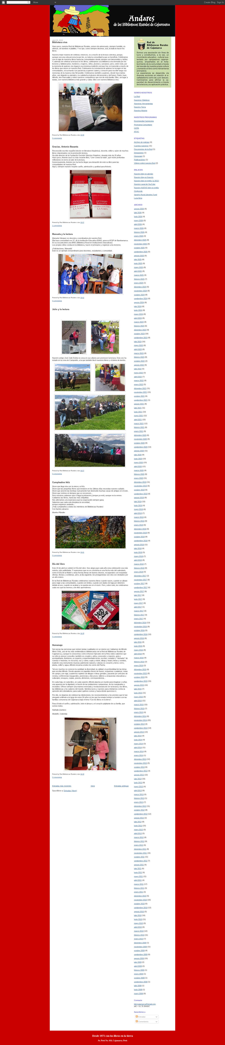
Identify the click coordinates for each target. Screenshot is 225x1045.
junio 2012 (138, 826)
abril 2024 (138, 318)
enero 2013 (138, 802)
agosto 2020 (139, 451)
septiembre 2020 (140, 447)
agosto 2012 (139, 818)
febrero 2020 (139, 474)
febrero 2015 (139, 709)
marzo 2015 (139, 705)
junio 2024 (138, 310)
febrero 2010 (139, 935)
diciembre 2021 (140, 388)
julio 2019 (137, 502)
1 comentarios (57, 225)
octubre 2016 (139, 630)
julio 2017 (137, 595)
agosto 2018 (139, 545)
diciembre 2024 (140, 287)
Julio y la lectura (60, 309)
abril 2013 (138, 791)
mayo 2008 (138, 994)
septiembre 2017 (140, 587)
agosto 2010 (139, 912)
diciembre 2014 (140, 716)
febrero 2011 (139, 888)
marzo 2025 (139, 275)
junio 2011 (138, 872)
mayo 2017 (138, 603)
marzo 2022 (139, 380)
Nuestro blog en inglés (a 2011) (146, 181)
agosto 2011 (139, 865)
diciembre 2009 (140, 943)
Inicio (93, 786)
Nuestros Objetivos (142, 100)
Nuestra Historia (140, 110)
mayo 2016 (138, 650)
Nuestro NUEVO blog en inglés (146, 188)
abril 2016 (138, 654)
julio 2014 (137, 736)
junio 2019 (138, 506)
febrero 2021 (139, 427)
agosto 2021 (139, 404)
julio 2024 (137, 306)
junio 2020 (138, 459)
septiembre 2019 (140, 494)
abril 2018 (138, 560)
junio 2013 (138, 783)
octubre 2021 (139, 396)
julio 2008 (137, 986)
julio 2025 (137, 259)
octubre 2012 (139, 810)
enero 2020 (138, 478)
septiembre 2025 (140, 252)
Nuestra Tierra (140, 107)
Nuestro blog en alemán (143, 174)
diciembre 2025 (140, 240)
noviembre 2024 (140, 291)
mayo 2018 (138, 556)
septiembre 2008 (140, 982)
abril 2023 (138, 349)
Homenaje (57, 645)
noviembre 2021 (140, 392)
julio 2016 (137, 642)
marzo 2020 (139, 470)
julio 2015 (137, 689)
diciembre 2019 (140, 482)
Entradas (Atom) (70, 791)
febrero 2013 (139, 798)
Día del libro (58, 564)
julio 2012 (137, 822)
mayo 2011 (138, 876)
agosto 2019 (139, 498)
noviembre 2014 (140, 720)
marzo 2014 (139, 751)
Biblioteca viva (59, 42)
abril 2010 (138, 927)
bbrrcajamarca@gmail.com (145, 1004)
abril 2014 (138, 747)
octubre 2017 (139, 584)
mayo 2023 (138, 345)
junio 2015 (138, 693)
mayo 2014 (138, 744)
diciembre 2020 (140, 435)
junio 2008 (138, 990)
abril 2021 (138, 420)
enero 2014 (138, 755)
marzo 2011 (138, 884)
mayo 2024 (138, 314)
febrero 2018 (139, 568)
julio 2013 (137, 779)
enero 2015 (138, 712)
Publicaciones (139, 160)
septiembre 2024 (140, 299)
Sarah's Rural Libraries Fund (145, 195)
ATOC (136, 132)
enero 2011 (138, 892)
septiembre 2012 (140, 814)
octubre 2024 (139, 295)
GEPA (136, 128)
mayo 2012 (138, 830)
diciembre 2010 (140, 896)
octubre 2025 (139, 248)
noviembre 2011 (140, 853)
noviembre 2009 (140, 947)
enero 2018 (138, 572)
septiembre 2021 (140, 400)
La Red (137, 96)
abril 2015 (138, 701)
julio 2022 (137, 369)
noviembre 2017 (140, 580)
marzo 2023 (139, 353)
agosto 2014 (139, 732)
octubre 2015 (139, 677)
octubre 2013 (139, 767)
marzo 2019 (139, 517)
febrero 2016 (139, 662)
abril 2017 (138, 607)
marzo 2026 (139, 228)
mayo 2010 (138, 923)
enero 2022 (138, 384)
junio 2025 (138, 263)
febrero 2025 (139, 279)
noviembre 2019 (140, 486)
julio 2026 (137, 213)
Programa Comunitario (143, 125)
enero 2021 (138, 431)
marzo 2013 (139, 794)
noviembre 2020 (140, 439)
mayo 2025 (138, 267)
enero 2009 (138, 974)
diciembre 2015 (140, 669)
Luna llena (138, 198)
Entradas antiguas (121, 786)
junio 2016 (138, 646)
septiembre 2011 (140, 861)
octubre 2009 (139, 950)
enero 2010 (138, 939)
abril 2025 (138, 271)
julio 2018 (137, 548)
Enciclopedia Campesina (144, 121)
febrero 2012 (139, 841)
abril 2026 (138, 224)
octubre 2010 (139, 904)
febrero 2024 (139, 326)
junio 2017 (138, 599)
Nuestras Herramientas (143, 104)
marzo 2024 (139, 322)
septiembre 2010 (140, 908)
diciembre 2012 (140, 806)
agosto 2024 (139, 302)
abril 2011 (138, 880)
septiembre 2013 (140, 771)
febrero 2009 (139, 970)
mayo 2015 (138, 697)
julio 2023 (137, 342)
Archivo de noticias (141, 142)
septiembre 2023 (140, 338)
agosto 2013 (139, 775)
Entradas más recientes (61, 786)
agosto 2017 (139, 591)
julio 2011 (137, 869)
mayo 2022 (138, 373)
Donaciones (139, 153)
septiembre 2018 (140, 541)
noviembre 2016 (140, 627)
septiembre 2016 (140, 634)
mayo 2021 (138, 416)
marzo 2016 (139, 658)
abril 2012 (138, 833)
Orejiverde (138, 191)
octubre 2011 (139, 857)
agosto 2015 (139, 685)
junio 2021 (138, 412)
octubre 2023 (139, 334)
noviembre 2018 (140, 533)
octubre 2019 (139, 490)
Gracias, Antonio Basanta (65, 146)
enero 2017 (138, 619)
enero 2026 (138, 236)
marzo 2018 (139, 564)
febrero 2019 (139, 521)
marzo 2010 (139, 931)
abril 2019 (138, 513)
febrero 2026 (139, 232)
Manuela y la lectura (62, 234)
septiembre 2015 (140, 681)
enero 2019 (138, 525)
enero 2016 (138, 665)
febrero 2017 (139, 615)
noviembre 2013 (140, 763)
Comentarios (143, 1022)
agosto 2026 (139, 209)
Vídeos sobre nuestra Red (144, 163)
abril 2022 (138, 377)
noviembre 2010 (140, 900)
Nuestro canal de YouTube (144, 184)
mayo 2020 (138, 462)
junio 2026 (138, 217)
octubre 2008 (139, 978)
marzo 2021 (139, 424)
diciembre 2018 (140, 529)
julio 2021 (137, 408)
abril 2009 (138, 966)
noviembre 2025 (140, 244)
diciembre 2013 (140, 759)
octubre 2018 (139, 537)
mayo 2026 (138, 221)
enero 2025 (138, 283)
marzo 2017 (139, 611)
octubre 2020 (139, 443)
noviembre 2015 (140, 673)
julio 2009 (137, 962)
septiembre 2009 (140, 954)
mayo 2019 (138, 509)
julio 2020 (137, 455)
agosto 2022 (139, 365)
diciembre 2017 (140, 576)
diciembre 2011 (140, 849)
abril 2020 (138, 466)
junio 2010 (138, 919)
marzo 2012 (139, 837)
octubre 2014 (139, 724)
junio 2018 (138, 552)
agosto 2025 (139, 256)
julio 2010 (137, 915)
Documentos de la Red (143, 149)
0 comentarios (57, 138)
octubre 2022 (139, 361)
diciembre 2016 (140, 623)
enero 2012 (138, 845)
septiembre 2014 (140, 728)
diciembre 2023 (140, 330)
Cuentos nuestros (141, 146)
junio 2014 (138, 740)
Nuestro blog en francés (143, 177)
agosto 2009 (139, 958)
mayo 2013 (138, 787)
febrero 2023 (139, 357)
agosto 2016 (139, 638)
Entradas (141, 1017)
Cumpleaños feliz (61, 482)
